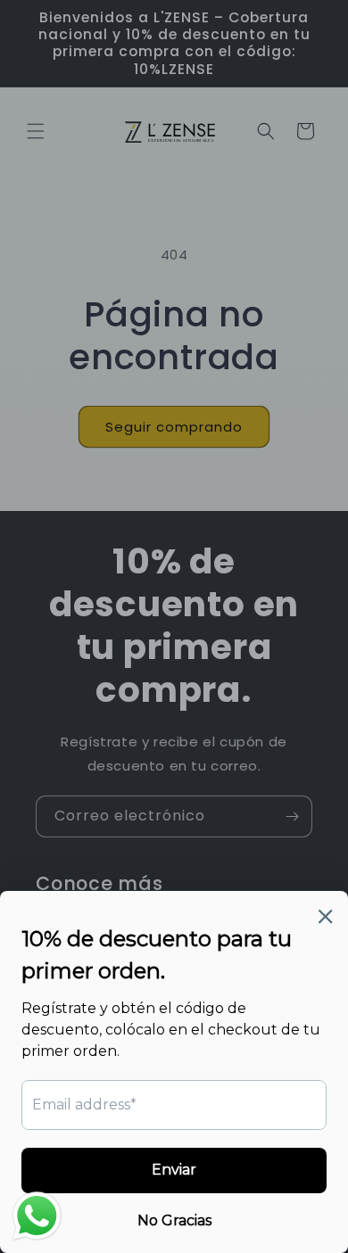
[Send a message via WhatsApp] (37, 1216)
